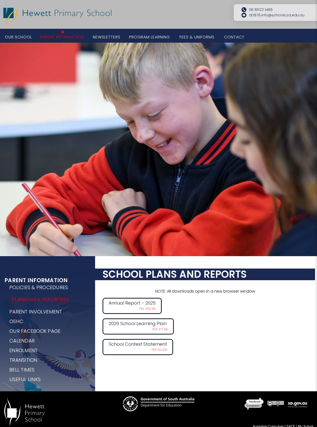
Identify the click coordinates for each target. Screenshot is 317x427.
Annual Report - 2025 (132, 305)
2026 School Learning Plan (138, 325)
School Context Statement (138, 346)
